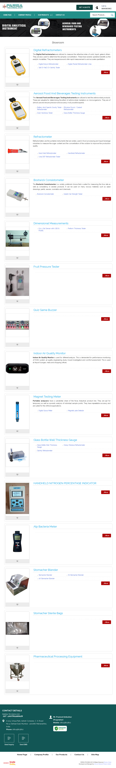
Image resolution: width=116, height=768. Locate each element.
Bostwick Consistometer (49, 180)
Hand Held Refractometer (47, 153)
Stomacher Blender (46, 569)
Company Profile (24, 15)
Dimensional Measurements (51, 223)
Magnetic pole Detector (76, 410)
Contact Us (60, 15)
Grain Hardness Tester (45, 113)
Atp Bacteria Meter (45, 526)
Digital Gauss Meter (45, 410)
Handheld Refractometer (76, 153)
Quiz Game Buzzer (45, 310)
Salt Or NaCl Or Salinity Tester (49, 67)
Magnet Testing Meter (47, 396)
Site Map (95, 755)
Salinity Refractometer (44, 451)
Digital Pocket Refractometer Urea (79, 64)
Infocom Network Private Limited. (102, 764)
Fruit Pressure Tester (46, 266)
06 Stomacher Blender (47, 578)
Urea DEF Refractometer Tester (49, 157)
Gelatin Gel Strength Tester (73, 194)
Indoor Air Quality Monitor (50, 353)
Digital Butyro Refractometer (48, 64)
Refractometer (43, 136)
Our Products (43, 15)
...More (105, 72)
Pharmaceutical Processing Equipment (58, 656)
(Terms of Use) (107, 762)
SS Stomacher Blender (76, 575)
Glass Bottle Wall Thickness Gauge (55, 440)
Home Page (7, 15)
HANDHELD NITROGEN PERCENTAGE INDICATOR (65, 483)
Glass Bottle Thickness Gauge (74, 113)
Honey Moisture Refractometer (74, 445)
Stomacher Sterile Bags (48, 613)
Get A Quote (84, 7)
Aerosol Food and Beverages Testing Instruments (65, 93)
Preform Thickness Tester (77, 228)
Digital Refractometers (48, 50)
